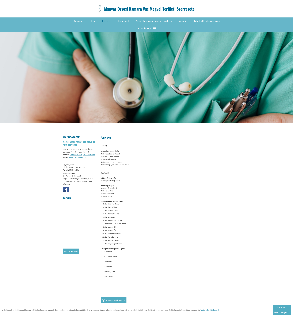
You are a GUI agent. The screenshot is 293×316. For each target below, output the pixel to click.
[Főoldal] (99, 9)
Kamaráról (78, 21)
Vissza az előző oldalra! (115, 300)
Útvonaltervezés (71, 251)
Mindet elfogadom (282, 312)
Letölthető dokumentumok (207, 21)
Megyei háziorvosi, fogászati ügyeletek (154, 21)
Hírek (92, 21)
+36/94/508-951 (89, 155)
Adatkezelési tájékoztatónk (210, 310)
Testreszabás (282, 307)
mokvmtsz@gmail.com (77, 157)
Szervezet (106, 21)
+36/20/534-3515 (76, 155)
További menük (144, 28)
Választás (183, 21)
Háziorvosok (123, 21)
